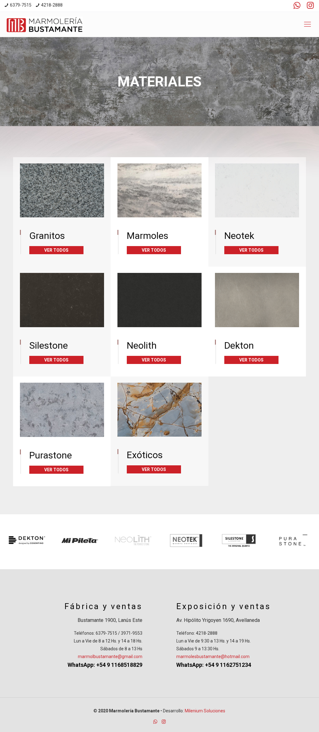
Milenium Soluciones (205, 710)
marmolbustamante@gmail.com (110, 656)
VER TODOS (56, 250)
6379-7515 (20, 4)
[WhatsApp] (296, 5)
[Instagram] (310, 5)
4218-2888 (52, 4)
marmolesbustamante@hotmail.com (213, 656)
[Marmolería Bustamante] (44, 24)
